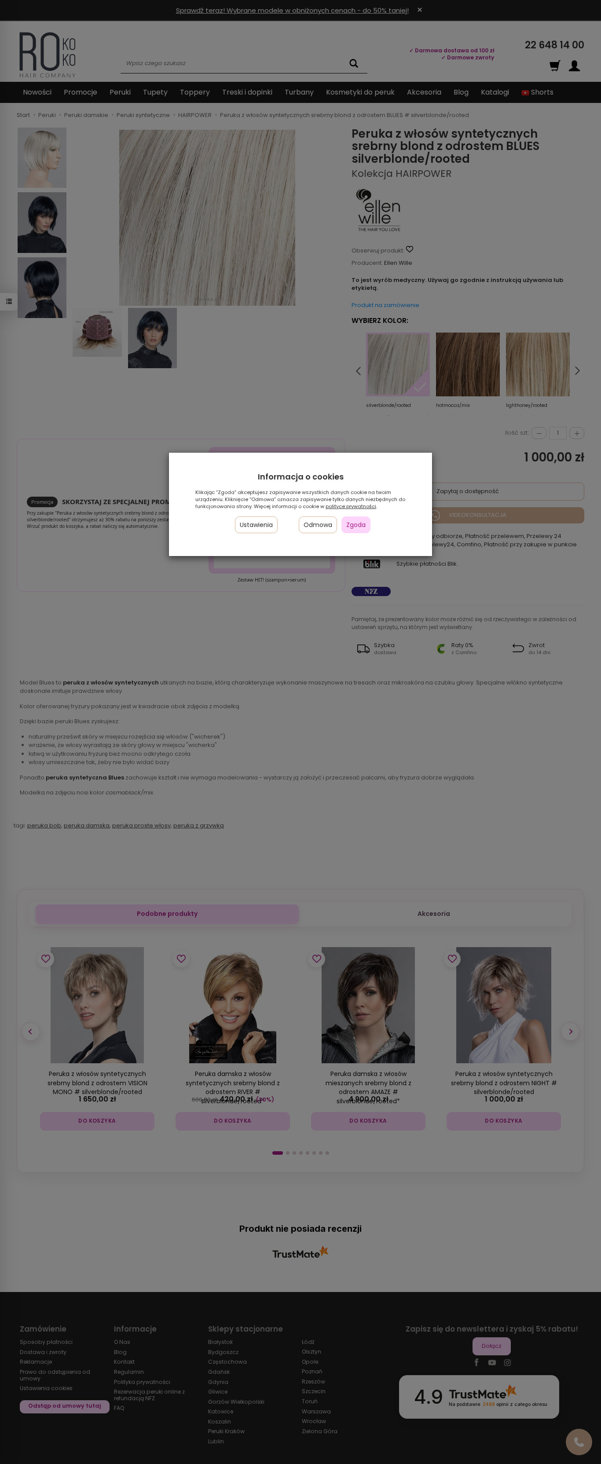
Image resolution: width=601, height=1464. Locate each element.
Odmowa (318, 524)
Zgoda (356, 524)
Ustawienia (256, 524)
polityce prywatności (351, 506)
